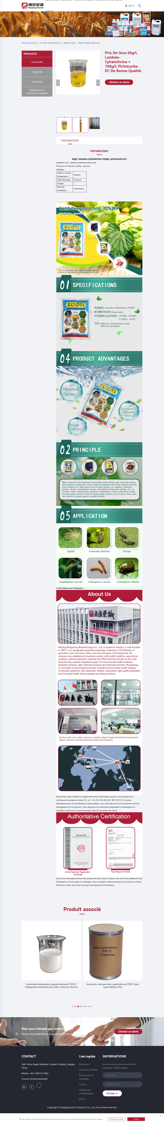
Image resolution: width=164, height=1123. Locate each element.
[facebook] (31, 1086)
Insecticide (70, 43)
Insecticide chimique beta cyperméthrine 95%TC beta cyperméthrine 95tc (51, 985)
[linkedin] (24, 1086)
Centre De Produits (50, 43)
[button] (73, 1006)
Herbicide (37, 81)
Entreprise (84, 1064)
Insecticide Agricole (89, 43)
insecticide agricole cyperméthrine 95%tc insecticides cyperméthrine (113, 996)
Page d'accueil (29, 43)
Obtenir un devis (119, 82)
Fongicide (37, 72)
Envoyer (111, 1093)
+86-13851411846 (38, 1073)
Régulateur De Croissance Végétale (37, 92)
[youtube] (39, 1085)
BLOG (82, 1099)
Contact (49, 11)
